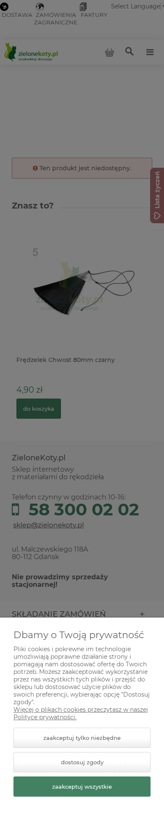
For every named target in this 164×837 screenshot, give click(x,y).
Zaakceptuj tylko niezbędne (82, 737)
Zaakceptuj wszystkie (82, 786)
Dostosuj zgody (82, 762)
